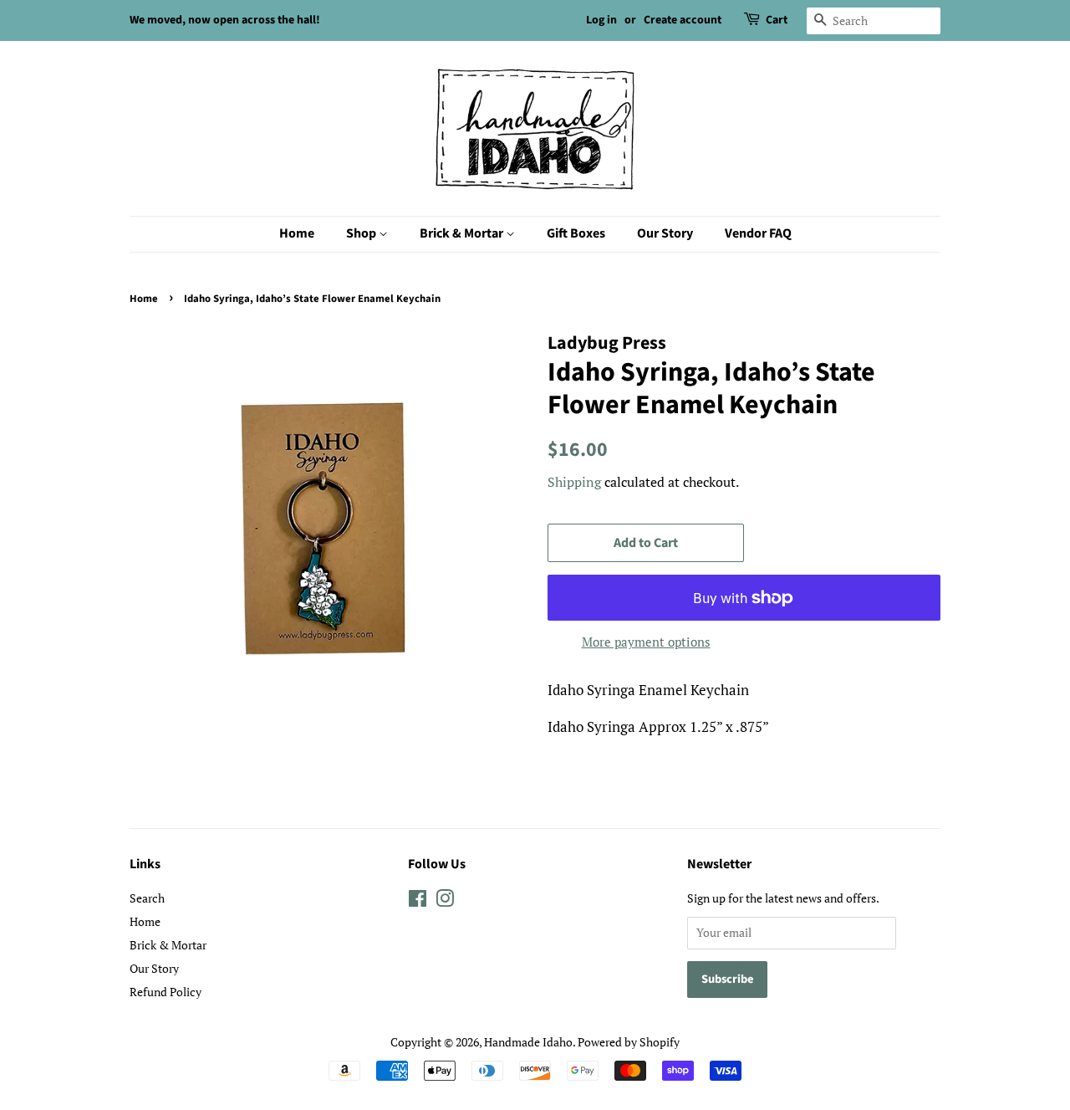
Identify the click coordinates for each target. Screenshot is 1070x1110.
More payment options (646, 641)
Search (147, 898)
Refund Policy (165, 992)
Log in (601, 20)
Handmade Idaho (528, 1042)
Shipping (574, 482)
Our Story (665, 233)
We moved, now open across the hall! (225, 20)
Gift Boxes (576, 233)
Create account (682, 20)
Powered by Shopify (629, 1042)
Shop (362, 233)
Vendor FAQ (758, 233)
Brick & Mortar (463, 233)
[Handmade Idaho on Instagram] (445, 901)
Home (296, 233)
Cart (776, 20)
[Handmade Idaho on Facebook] (417, 901)
